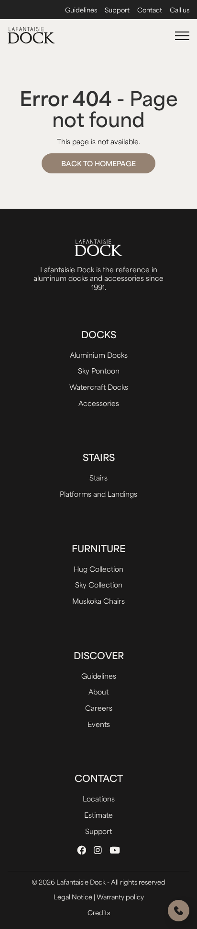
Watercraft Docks (98, 386)
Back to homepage (98, 163)
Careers (98, 707)
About (98, 691)
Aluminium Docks (99, 354)
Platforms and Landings (98, 493)
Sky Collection (98, 584)
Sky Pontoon (99, 370)
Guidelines (81, 10)
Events (99, 723)
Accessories (98, 402)
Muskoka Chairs (98, 600)
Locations (99, 798)
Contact (149, 10)
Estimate (98, 814)
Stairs (98, 477)
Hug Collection (98, 568)
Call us (179, 10)
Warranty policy (120, 897)
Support (117, 10)
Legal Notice (74, 897)
